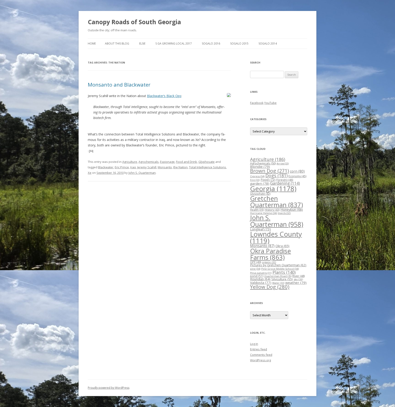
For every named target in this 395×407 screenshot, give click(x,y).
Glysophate (260, 194)
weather (296, 282)
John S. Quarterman (142, 173)
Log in (254, 344)
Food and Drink (186, 162)
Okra (282, 246)
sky (298, 279)
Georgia (273, 188)
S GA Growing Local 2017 (173, 43)
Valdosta (260, 282)
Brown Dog (269, 170)
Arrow (283, 163)
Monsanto (165, 167)
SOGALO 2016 (211, 43)
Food (268, 179)
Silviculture (282, 279)
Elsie (142, 43)
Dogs (276, 175)
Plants (284, 272)
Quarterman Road (277, 276)
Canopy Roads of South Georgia (134, 22)
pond (256, 276)
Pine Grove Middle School (280, 268)
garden (259, 183)
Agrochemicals (149, 162)
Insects (284, 213)
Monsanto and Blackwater (119, 84)
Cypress (257, 176)
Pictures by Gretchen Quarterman (278, 265)
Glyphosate (206, 162)
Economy (297, 176)
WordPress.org (260, 360)
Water (278, 283)
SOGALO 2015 (239, 43)
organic (269, 262)
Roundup (260, 279)
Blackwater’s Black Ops (164, 96)
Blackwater (105, 167)
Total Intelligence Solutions (207, 167)
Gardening (285, 183)
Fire (255, 180)
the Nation (180, 167)
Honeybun (291, 209)
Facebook (257, 103)
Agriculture (129, 162)
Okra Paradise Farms (270, 254)
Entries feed (258, 349)
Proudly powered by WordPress (108, 388)
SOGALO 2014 (268, 43)
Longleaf (260, 229)
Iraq (133, 167)
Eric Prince (122, 167)
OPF (255, 262)
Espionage (167, 162)
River (298, 276)
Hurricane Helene (263, 213)
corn (297, 171)
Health (257, 209)
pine (255, 268)
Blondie (260, 166)
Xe (89, 173)
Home (92, 43)
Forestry (284, 180)
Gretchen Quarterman (276, 201)
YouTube (270, 103)
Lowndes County (276, 237)
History (272, 210)
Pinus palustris (261, 273)
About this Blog (117, 43)
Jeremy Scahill (146, 167)
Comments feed (261, 355)
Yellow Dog (269, 286)
